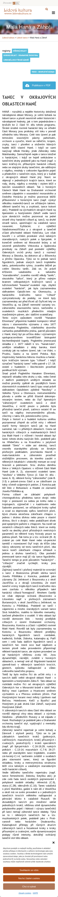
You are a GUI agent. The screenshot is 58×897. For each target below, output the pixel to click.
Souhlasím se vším (29, 870)
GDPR (35, 893)
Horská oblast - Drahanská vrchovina (21, 55)
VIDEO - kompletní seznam (43, 72)
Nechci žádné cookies (29, 878)
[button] (53, 842)
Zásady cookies (25, 893)
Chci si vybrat (29, 886)
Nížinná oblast (20, 51)
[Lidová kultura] (18, 11)
